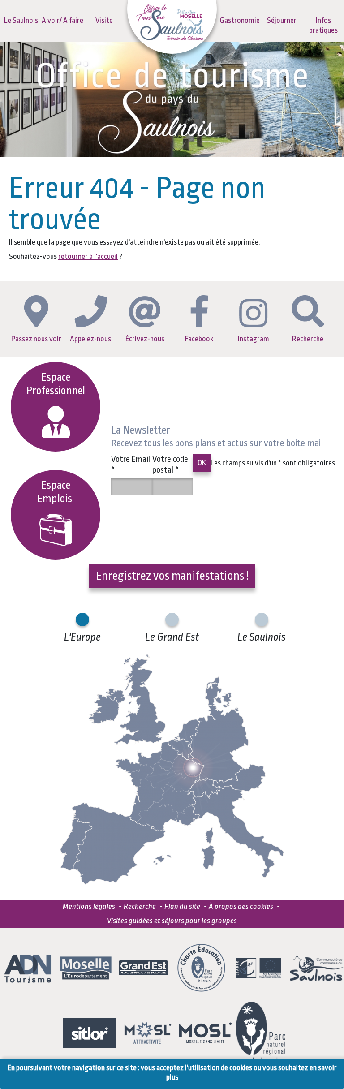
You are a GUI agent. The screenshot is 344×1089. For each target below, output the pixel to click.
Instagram (253, 339)
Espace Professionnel (55, 384)
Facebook (199, 339)
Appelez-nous (90, 339)
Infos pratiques (323, 25)
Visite (104, 20)
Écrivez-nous (144, 339)
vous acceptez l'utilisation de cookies (196, 1067)
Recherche (307, 339)
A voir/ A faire (62, 20)
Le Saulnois (21, 20)
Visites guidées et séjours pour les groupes (172, 921)
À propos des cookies (241, 906)
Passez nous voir (36, 339)
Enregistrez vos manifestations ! (172, 575)
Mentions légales (89, 906)
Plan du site (182, 906)
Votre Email (130, 464)
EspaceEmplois (55, 492)
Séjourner (282, 20)
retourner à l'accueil (88, 256)
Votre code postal (170, 464)
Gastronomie (240, 20)
